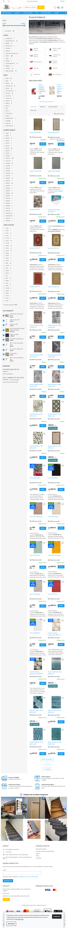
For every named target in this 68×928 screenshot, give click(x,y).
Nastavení (10, 924)
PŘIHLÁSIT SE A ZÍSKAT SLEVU (16, 471)
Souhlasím (56, 916)
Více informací (18, 919)
